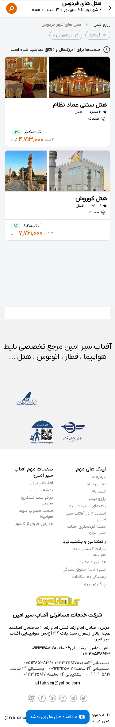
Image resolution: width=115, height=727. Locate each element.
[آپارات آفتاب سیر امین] (31, 698)
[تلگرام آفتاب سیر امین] (73, 698)
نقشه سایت (42, 490)
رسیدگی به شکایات (89, 577)
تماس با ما (96, 484)
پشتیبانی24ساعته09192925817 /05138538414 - (66, 663)
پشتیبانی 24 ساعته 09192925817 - (78, 669)
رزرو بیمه (97, 499)
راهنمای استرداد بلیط (87, 506)
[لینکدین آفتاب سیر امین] (52, 698)
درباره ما (98, 477)
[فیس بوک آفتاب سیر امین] (42, 698)
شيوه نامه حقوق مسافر (84, 569)
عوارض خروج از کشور (34, 524)
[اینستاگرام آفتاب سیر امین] (63, 698)
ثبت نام (98, 491)
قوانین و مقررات (91, 562)
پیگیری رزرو (95, 584)
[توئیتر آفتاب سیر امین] (83, 698)
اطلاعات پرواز (41, 483)
